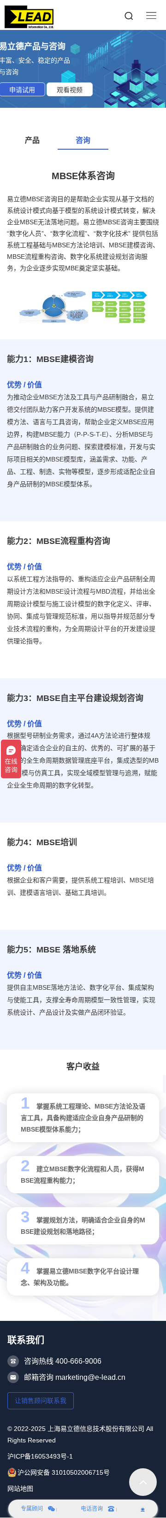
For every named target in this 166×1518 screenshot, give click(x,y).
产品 (32, 140)
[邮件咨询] (143, 1509)
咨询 (83, 140)
